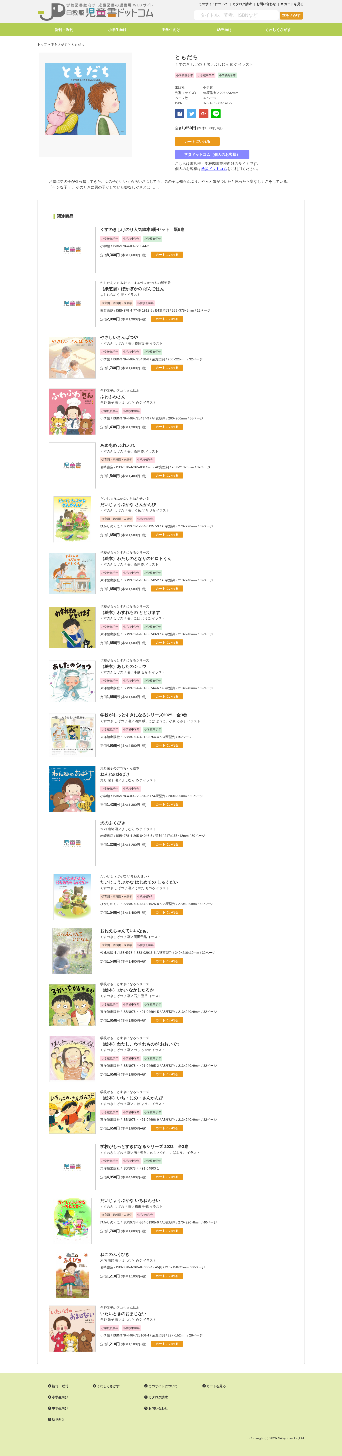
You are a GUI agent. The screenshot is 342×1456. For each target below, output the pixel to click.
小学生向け (117, 30)
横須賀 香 (142, 343)
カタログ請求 (242, 4)
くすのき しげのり (190, 64)
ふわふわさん (112, 396)
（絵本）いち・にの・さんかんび (131, 1098)
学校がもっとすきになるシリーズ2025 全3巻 (143, 715)
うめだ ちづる (145, 510)
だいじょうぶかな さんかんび (128, 504)
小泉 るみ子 (142, 672)
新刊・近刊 (64, 30)
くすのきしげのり (113, 451)
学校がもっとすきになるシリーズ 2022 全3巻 (144, 1146)
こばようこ (178, 1152)
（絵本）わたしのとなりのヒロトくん (135, 558)
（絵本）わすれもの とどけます (130, 612)
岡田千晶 (140, 937)
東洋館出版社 (110, 580)
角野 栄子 (107, 402)
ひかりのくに (110, 526)
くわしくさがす (278, 30)
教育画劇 (106, 310)
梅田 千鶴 (142, 1206)
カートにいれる (197, 141)
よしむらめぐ (110, 294)
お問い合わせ (266, 4)
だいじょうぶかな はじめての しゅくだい (139, 882)
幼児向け (224, 30)
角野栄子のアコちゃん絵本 (119, 390)
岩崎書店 (106, 467)
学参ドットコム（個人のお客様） (212, 154)
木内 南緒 (107, 829)
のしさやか (158, 1152)
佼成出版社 (108, 952)
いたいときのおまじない (123, 1313)
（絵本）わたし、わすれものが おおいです (140, 1044)
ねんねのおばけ (115, 774)
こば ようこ (142, 618)
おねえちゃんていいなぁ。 (125, 930)
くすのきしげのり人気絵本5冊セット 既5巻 (142, 229)
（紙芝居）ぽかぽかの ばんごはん (132, 288)
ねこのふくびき (115, 1254)
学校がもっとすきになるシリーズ (124, 552)
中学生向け (171, 30)
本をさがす (291, 15)
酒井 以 (139, 451)
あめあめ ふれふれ (117, 445)
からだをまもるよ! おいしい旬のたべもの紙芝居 (135, 283)
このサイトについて (213, 4)
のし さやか (142, 1050)
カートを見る (216, 1386)
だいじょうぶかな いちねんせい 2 (125, 876)
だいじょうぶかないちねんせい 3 (124, 498)
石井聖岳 (140, 1152)
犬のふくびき (112, 823)
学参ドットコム (214, 169)
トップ (42, 44)
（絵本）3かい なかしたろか (127, 990)
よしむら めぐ (225, 64)
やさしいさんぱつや (119, 337)
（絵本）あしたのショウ (123, 666)
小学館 (208, 87)
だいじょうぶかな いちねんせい (130, 1200)
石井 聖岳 (141, 996)
